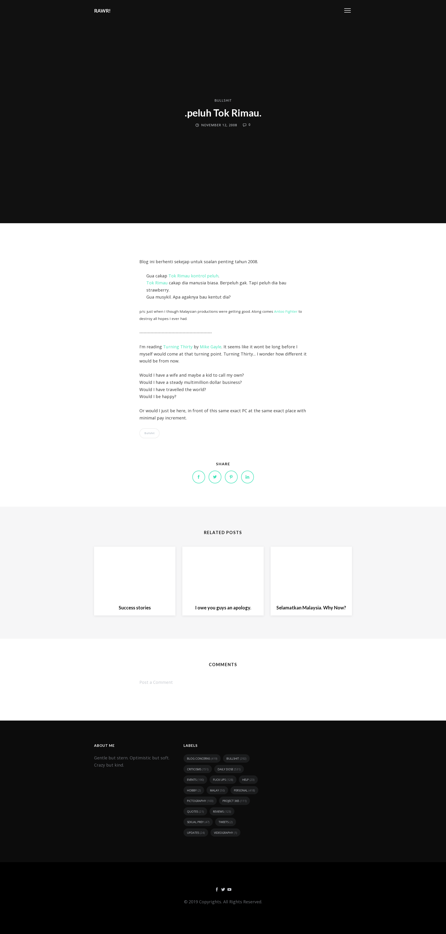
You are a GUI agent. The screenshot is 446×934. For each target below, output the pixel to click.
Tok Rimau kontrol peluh (193, 276)
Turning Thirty (178, 346)
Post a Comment (156, 682)
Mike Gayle (210, 346)
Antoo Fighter (286, 311)
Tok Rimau (157, 283)
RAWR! (102, 10)
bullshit (223, 100)
